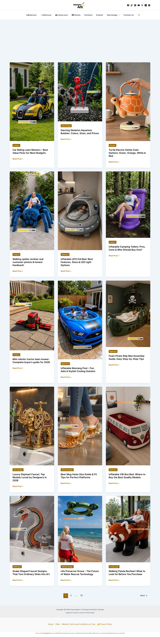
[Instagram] (149, 5)
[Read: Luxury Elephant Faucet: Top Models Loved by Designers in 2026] (32, 426)
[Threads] (146, 5)
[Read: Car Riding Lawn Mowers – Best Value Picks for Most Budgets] (32, 101)
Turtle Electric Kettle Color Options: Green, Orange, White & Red (127, 152)
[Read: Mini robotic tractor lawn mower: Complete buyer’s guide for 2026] (32, 315)
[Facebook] (128, 5)
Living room (114, 567)
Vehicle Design (67, 470)
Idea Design (112, 15)
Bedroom (65, 254)
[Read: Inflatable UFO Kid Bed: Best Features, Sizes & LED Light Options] (80, 210)
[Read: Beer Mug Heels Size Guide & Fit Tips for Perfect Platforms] (80, 426)
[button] (118, 15)
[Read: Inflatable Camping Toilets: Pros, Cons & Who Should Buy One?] (128, 204)
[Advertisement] (80, 37)
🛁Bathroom (45, 15)
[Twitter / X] (142, 5)
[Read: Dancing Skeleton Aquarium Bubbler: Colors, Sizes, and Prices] (80, 91)
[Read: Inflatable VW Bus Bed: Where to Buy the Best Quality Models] (128, 426)
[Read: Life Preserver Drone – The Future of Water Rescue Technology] (80, 529)
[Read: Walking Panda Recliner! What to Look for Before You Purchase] (128, 529)
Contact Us (129, 15)
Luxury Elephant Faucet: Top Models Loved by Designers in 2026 (30, 477)
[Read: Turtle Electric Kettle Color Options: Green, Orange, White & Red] (128, 101)
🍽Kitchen (76, 15)
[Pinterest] (135, 5)
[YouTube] (139, 5)
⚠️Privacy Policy (104, 624)
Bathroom (65, 364)
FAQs (57, 624)
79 (81, 595)
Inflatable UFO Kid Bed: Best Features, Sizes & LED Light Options (77, 262)
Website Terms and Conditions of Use (78, 624)
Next (143, 595)
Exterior (99, 15)
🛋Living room (61, 15)
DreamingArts (46, 633)
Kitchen (112, 145)
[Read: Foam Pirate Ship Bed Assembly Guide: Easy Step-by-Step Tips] (128, 313)
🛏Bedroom (31, 15)
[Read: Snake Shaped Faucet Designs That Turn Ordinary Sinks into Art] (32, 529)
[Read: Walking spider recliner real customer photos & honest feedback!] (32, 210)
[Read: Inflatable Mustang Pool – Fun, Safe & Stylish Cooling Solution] (80, 320)
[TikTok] (132, 5)
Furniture (88, 15)
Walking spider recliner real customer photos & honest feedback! (28, 262)
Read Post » (18, 158)
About (51, 624)
